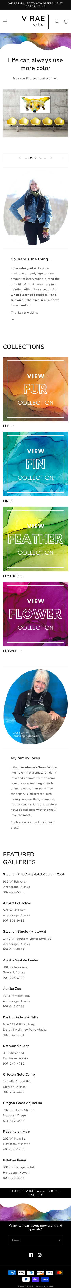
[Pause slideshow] (63, 157)
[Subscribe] (58, 1240)
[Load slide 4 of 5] (40, 157)
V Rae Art (29, 1286)
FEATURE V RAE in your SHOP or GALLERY (35, 1193)
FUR (6, 426)
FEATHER (11, 576)
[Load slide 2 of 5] (30, 157)
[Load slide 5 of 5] (45, 157)
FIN (6, 501)
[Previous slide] (19, 157)
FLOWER (10, 651)
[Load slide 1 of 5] (26, 157)
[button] (5, 21)
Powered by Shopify (44, 1286)
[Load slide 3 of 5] (35, 157)
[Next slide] (51, 157)
